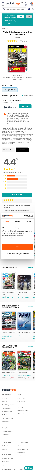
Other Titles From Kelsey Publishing (10, 306)
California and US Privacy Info (7, 426)
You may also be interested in (9, 346)
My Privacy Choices (7, 438)
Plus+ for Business (7, 418)
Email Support (21, 401)
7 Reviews (23, 41)
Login (3, 465)
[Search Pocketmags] (4, 9)
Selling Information (7, 458)
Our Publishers (6, 415)
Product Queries (6, 446)
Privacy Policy (6, 421)
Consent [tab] (6, 221)
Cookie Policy (6, 434)
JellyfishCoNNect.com (24, 456)
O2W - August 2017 (8, 292)
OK (17, 247)
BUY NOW (25, 106)
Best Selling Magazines (8, 405)
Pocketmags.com (23, 449)
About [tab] (29, 221)
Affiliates (4, 449)
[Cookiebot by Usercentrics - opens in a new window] (25, 216)
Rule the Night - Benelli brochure (24, 292)
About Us (20, 446)
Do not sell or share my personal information (18, 254)
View (3, 297)
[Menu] (3, 3)
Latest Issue (6, 28)
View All (30, 267)
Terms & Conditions (7, 431)
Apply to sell (5, 461)
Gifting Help (21, 413)
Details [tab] (17, 221)
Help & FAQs (21, 398)
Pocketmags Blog (7, 411)
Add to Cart (9, 297)
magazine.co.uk (22, 452)
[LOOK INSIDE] (17, 72)
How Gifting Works (23, 410)
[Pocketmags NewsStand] (12, 4)
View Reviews (17, 195)
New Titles (5, 401)
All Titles (4, 398)
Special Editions (9, 267)
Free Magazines (6, 408)
